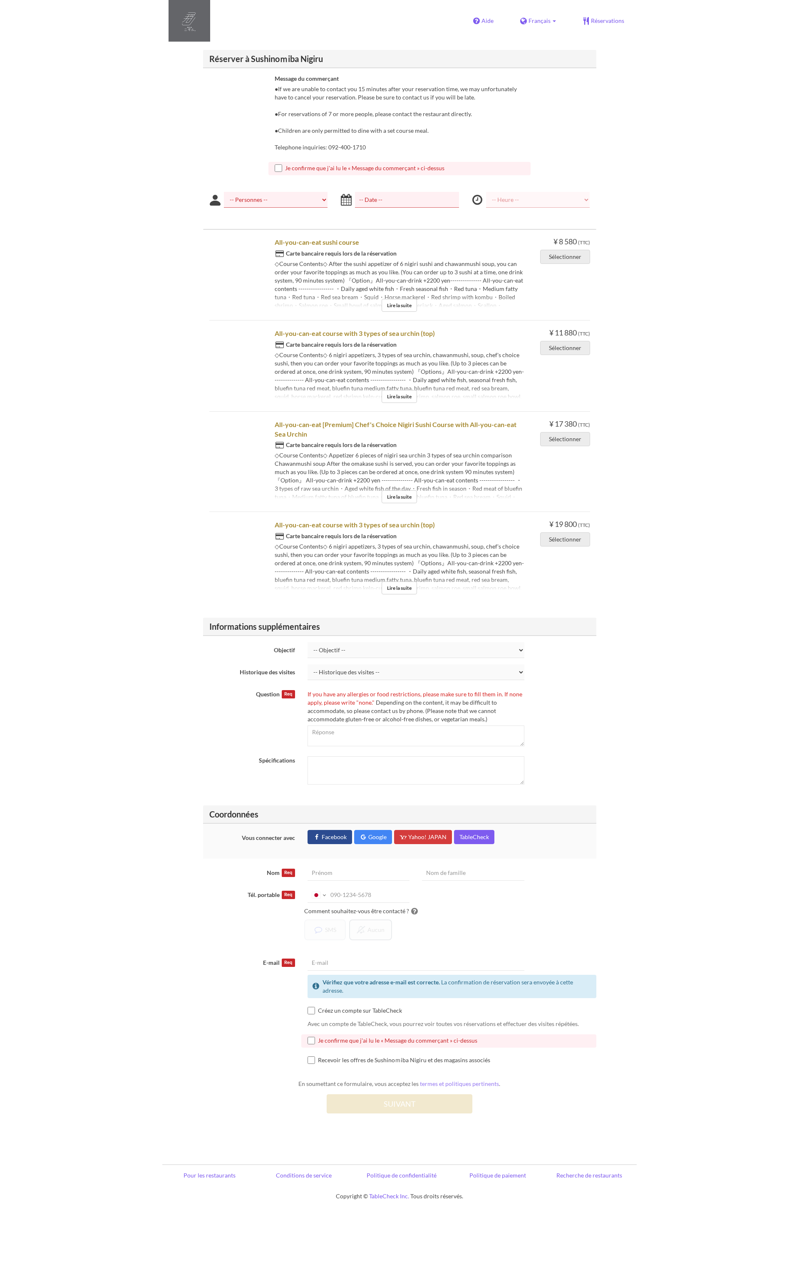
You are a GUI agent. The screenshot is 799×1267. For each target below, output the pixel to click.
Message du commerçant (307, 78)
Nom (279, 872)
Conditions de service (304, 1175)
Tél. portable (270, 894)
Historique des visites (267, 672)
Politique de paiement (497, 1175)
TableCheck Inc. (389, 1196)
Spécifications (277, 760)
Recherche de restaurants (589, 1175)
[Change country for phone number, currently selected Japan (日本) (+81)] (318, 894)
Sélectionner (565, 256)
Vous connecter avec (268, 837)
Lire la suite (399, 305)
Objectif (284, 649)
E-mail (277, 962)
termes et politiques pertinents (459, 1083)
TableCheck (474, 836)
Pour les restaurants (210, 1175)
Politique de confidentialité (402, 1175)
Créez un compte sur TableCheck (360, 1010)
